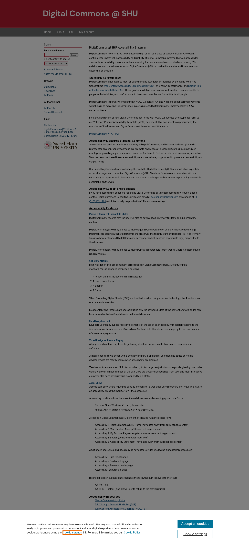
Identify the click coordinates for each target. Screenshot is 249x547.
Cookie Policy (132, 532)
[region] (124, 528)
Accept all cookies (195, 524)
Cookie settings (72, 532)
